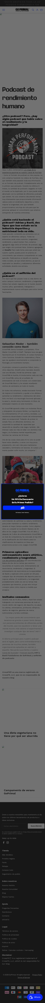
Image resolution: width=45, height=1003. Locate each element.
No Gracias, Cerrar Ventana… (22, 512)
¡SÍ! (22, 508)
